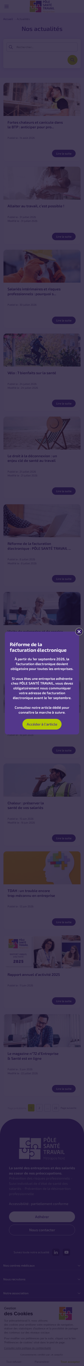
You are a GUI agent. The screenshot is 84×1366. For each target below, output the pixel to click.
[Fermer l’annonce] (79, 631)
